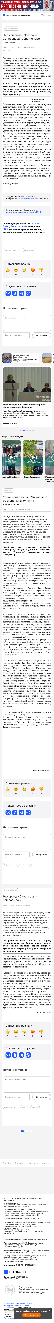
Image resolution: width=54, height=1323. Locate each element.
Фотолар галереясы (39, 1163)
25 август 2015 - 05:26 (11, 905)
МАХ (5, 229)
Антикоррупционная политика (18, 1303)
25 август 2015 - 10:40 (11, 47)
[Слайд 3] (27, 430)
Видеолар (20, 1163)
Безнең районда (10, 890)
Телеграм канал (20, 226)
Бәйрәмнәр (8, 490)
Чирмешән (8, 865)
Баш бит (7, 1163)
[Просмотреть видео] (11, 457)
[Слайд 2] (24, 430)
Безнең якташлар (11, 29)
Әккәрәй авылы (10, 1107)
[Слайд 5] (33, 430)
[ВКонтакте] (8, 293)
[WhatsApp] (28, 293)
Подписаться (31, 1315)
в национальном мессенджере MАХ (23, 211)
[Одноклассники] (14, 293)
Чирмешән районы (11, 250)
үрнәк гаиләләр (24, 865)
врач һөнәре (29, 250)
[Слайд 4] (30, 430)
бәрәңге (35, 1107)
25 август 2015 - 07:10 (11, 509)
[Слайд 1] (21, 430)
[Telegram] (21, 293)
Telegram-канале (30, 198)
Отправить (41, 335)
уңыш (24, 1107)
